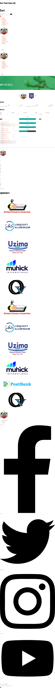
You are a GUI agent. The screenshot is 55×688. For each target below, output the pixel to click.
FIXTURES (4, 21)
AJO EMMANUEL (4, 124)
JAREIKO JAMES (4, 138)
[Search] (11, 14)
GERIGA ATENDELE (5, 122)
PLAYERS (4, 19)
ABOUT (3, 18)
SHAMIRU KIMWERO (5, 142)
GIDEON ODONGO (4, 130)
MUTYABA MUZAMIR (5, 132)
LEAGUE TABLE (5, 23)
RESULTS (4, 22)
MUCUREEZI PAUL (4, 128)
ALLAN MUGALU (4, 140)
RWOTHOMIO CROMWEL (6, 125)
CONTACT (4, 25)
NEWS (3, 24)
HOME (3, 17)
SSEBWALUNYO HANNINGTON (4, 135)
